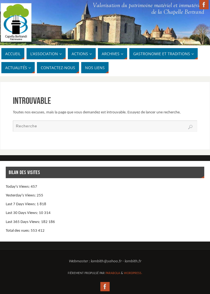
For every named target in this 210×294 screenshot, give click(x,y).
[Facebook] (204, 4)
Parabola (113, 273)
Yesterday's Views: (21, 195)
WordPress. (133, 273)
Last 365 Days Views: (23, 222)
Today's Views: (18, 187)
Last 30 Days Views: (22, 213)
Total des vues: (18, 231)
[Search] (190, 127)
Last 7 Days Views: (21, 204)
